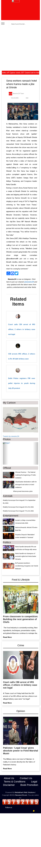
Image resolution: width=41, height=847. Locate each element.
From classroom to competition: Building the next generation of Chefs (20, 619)
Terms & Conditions (14, 781)
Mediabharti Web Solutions (25, 792)
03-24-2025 (14, 98)
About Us (9, 778)
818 (26, 98)
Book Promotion (29, 785)
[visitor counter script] (20, 802)
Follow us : (9, 807)
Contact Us (26, 778)
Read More (7, 637)
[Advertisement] (20, 49)
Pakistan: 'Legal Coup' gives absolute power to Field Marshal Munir (20, 751)
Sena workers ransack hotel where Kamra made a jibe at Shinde (21, 84)
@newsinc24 (29, 282)
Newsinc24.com (21, 795)
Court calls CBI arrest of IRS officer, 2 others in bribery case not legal (21, 329)
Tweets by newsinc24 (11, 436)
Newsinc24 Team (18, 93)
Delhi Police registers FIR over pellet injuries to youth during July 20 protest (21, 383)
